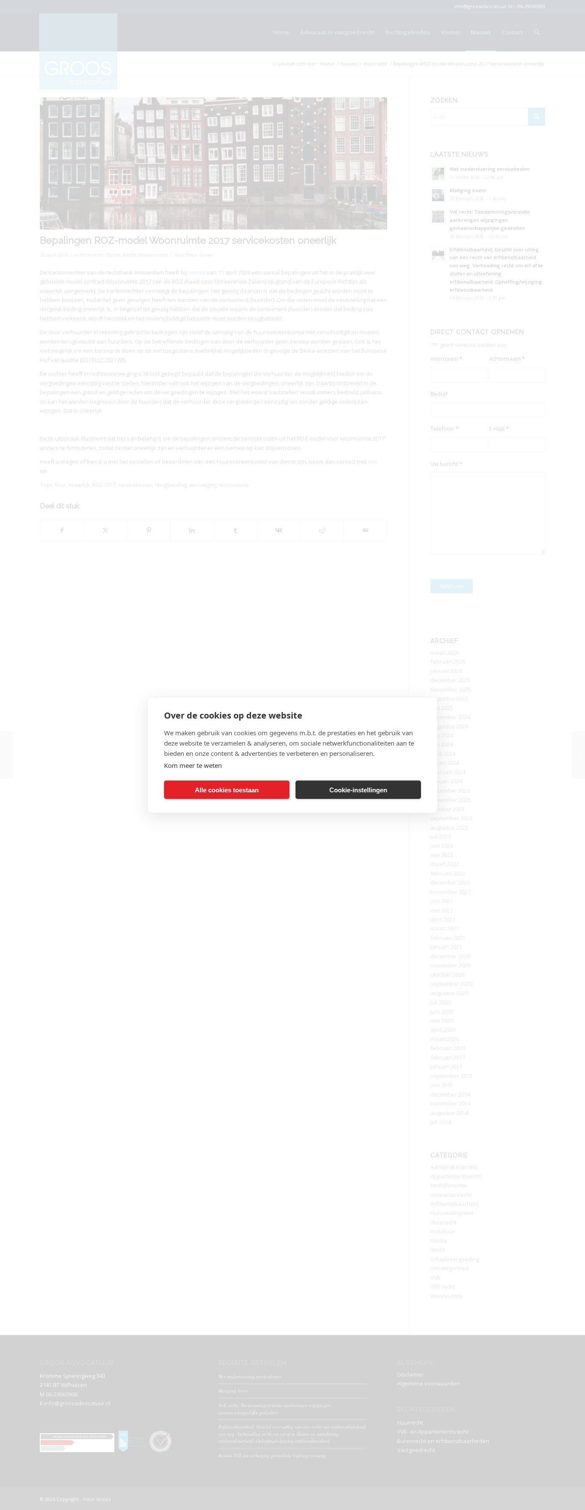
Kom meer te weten (193, 765)
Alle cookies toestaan (227, 789)
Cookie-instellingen (358, 789)
